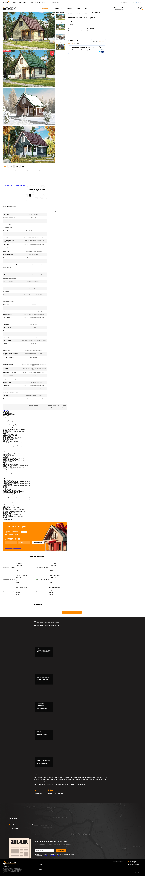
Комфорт (71, 24)
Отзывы (40, 864)
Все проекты (45, 8)
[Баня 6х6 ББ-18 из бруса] (51, 591)
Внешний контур (7, 410)
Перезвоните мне (38, 542)
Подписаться (61, 850)
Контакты (44, 2)
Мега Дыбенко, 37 (124, 2)
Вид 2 (11, 166)
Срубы (85, 8)
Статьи (40, 869)
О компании (13, 2)
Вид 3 (17, 166)
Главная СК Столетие (70, 13)
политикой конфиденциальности (13, 548)
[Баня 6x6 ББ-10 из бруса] (18, 591)
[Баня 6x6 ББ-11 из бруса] (18, 567)
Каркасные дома (58, 8)
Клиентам (37, 2)
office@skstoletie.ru (119, 9)
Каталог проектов (78, 13)
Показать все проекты (72, 612)
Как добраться (15, 828)
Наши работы (5, 2)
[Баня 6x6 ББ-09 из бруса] (51, 567)
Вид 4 (23, 166)
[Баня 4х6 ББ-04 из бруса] (51, 579)
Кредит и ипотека (23, 2)
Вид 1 (5, 166)
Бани (78, 8)
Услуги (31, 2)
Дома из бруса (69, 8)
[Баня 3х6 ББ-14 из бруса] (18, 579)
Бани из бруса (86, 13)
